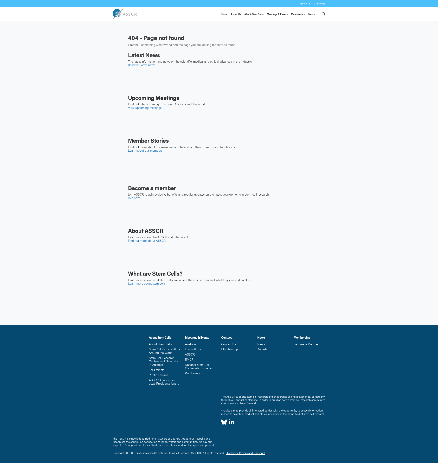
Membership (229, 349)
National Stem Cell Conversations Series (198, 366)
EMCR (189, 359)
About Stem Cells (160, 344)
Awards (262, 349)
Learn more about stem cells (146, 283)
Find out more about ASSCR (147, 240)
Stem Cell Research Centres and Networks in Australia (163, 361)
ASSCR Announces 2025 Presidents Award (164, 381)
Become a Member (306, 344)
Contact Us (228, 344)
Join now (134, 198)
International (193, 349)
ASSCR (190, 354)
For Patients (156, 370)
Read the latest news (141, 65)
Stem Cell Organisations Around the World (165, 351)
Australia (190, 344)
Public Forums (158, 375)
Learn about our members (145, 150)
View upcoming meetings (145, 107)
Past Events (192, 373)
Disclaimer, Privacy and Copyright (245, 453)
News (261, 344)
